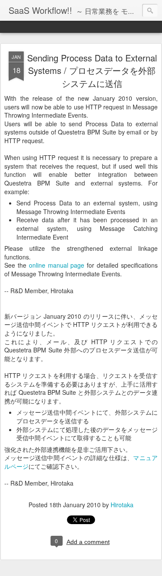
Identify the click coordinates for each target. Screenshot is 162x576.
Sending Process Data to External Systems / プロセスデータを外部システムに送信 (92, 70)
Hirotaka (122, 504)
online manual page (57, 265)
